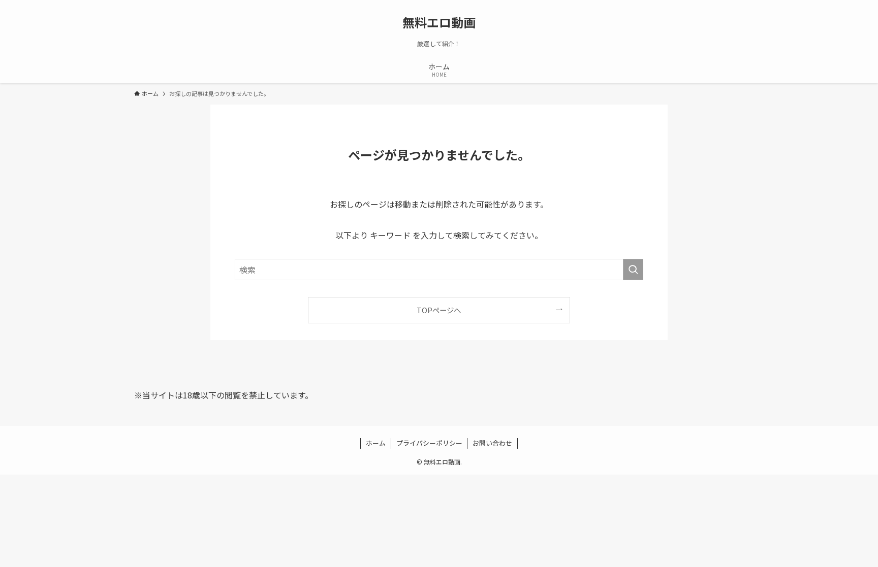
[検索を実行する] (633, 269)
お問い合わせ (492, 443)
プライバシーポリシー (429, 443)
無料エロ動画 (439, 22)
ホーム (376, 443)
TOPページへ (439, 310)
